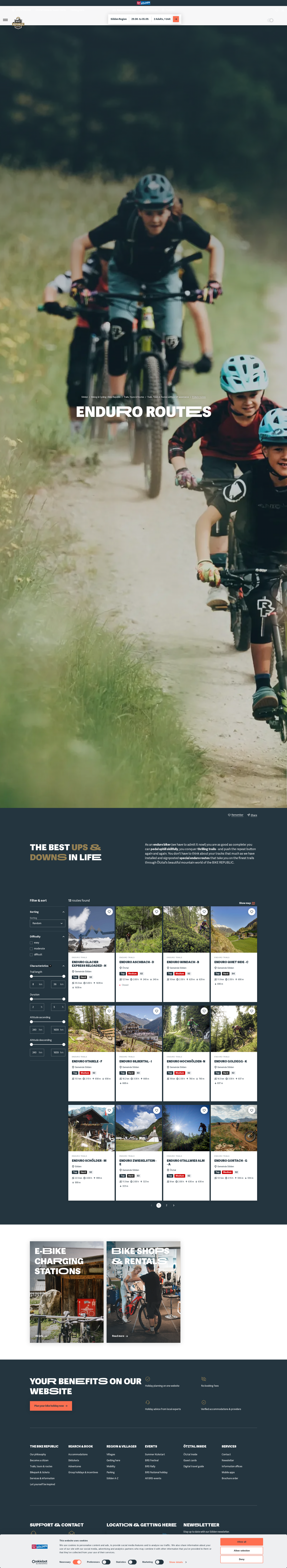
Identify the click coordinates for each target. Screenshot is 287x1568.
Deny (241, 1559)
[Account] (282, 10)
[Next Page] (173, 1205)
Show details (176, 1562)
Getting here (77, 10)
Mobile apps (228, 1472)
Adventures (74, 1466)
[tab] (124, 10)
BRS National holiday (156, 1472)
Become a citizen (39, 1460)
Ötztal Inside (190, 1454)
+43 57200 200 (23, 10)
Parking (111, 1472)
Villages (111, 1454)
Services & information (42, 1478)
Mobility (111, 1466)
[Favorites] (276, 10)
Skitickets (73, 1460)
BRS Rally (150, 1466)
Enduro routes (199, 397)
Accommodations (78, 1454)
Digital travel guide (193, 1466)
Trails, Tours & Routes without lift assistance (168, 397)
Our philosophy (38, 1454)
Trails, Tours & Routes (134, 397)
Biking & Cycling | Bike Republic (106, 397)
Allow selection (242, 1550)
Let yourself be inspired (42, 1484)
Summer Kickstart (155, 1454)
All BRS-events (153, 1478)
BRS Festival (152, 1460)
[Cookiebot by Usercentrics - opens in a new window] (40, 1562)
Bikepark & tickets (40, 1472)
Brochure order (230, 1478)
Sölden (84, 397)
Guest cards (190, 1460)
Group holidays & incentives (83, 1472)
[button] (47, 912)
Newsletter (228, 1460)
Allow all (241, 1541)
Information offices (232, 1466)
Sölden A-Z (112, 1478)
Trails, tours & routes (41, 1466)
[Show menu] (5, 20)
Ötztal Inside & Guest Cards (51, 10)
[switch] (106, 1562)
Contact (226, 1454)
